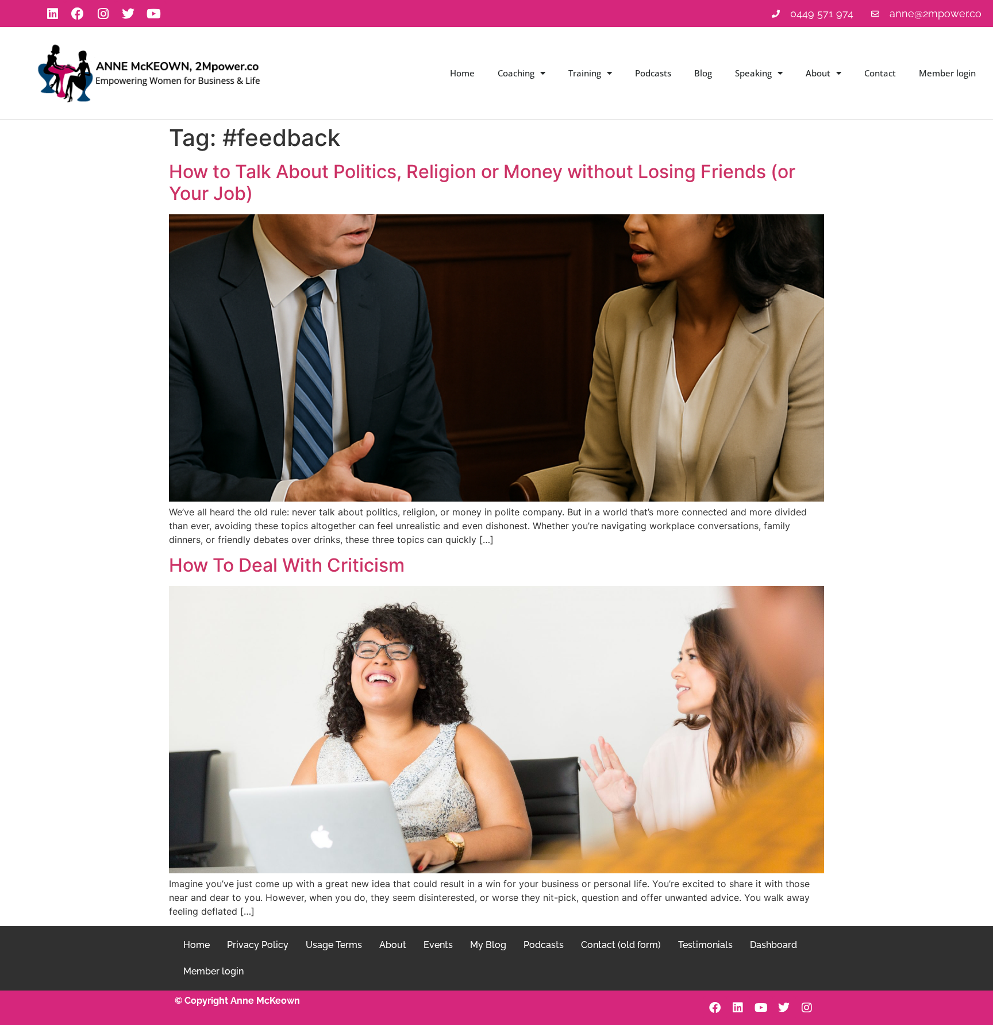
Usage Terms (334, 944)
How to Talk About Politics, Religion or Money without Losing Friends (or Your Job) (482, 182)
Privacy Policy (257, 944)
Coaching (516, 73)
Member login (947, 73)
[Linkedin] (52, 13)
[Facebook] (77, 13)
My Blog (488, 944)
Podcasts (653, 73)
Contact (880, 73)
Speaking (753, 73)
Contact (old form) (621, 944)
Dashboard (773, 944)
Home (462, 73)
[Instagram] (103, 13)
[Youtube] (153, 13)
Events (438, 944)
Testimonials (705, 944)
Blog (703, 73)
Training (584, 73)
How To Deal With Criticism (287, 565)
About (818, 73)
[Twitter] (128, 13)
